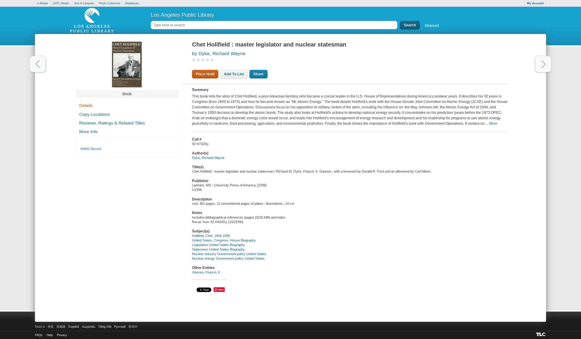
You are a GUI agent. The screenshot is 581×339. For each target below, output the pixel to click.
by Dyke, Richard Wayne (219, 53)
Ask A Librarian (84, 3)
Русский (120, 326)
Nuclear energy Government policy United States (228, 258)
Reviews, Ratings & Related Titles (112, 123)
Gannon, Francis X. (206, 272)
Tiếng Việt (104, 326)
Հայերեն (88, 326)
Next (543, 64)
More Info (88, 131)
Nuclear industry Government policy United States (229, 254)
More (493, 123)
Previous (38, 64)
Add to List (234, 74)
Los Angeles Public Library (182, 15)
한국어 (132, 326)
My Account (535, 3)
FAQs (38, 335)
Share (258, 74)
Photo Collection (109, 3)
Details (86, 105)
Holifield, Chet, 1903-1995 (211, 236)
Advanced (432, 25)
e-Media (42, 3)
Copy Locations (94, 114)
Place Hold (205, 74)
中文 (51, 326)
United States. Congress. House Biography (224, 240)
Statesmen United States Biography (218, 249)
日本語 (61, 326)
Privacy (62, 335)
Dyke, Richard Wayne (208, 158)
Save (221, 289)
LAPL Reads (61, 3)
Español (73, 326)
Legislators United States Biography (218, 245)
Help (50, 335)
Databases (132, 3)
